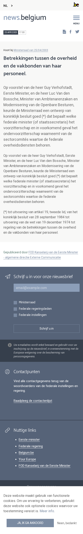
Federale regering (31, 446)
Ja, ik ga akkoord (30, 523)
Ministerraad (27, 302)
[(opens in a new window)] (69, 31)
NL (5, 6)
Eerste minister (29, 440)
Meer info (47, 511)
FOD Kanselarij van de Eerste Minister (44, 466)
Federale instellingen (33, 315)
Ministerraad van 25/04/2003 (31, 50)
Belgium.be (26, 453)
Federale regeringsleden (35, 309)
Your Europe (27, 459)
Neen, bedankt (67, 523)
